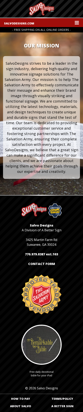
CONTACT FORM (41, 264)
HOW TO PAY (20, 399)
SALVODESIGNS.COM (19, 23)
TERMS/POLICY (62, 399)
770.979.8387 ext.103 (41, 254)
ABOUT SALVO (20, 406)
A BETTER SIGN (62, 406)
